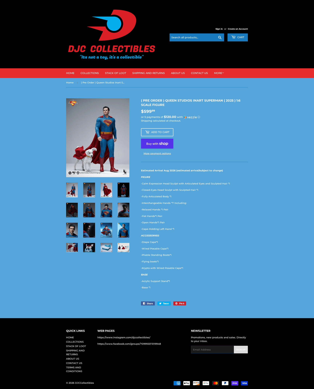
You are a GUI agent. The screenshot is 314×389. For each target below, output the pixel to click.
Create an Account (238, 29)
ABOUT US (178, 73)
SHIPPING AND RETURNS (148, 73)
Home (70, 82)
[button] (194, 117)
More (218, 73)
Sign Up (240, 349)
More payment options (157, 153)
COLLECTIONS (89, 73)
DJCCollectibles (84, 382)
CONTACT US (199, 73)
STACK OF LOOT (115, 73)
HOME (70, 73)
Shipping (146, 120)
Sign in (219, 29)
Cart (240, 37)
